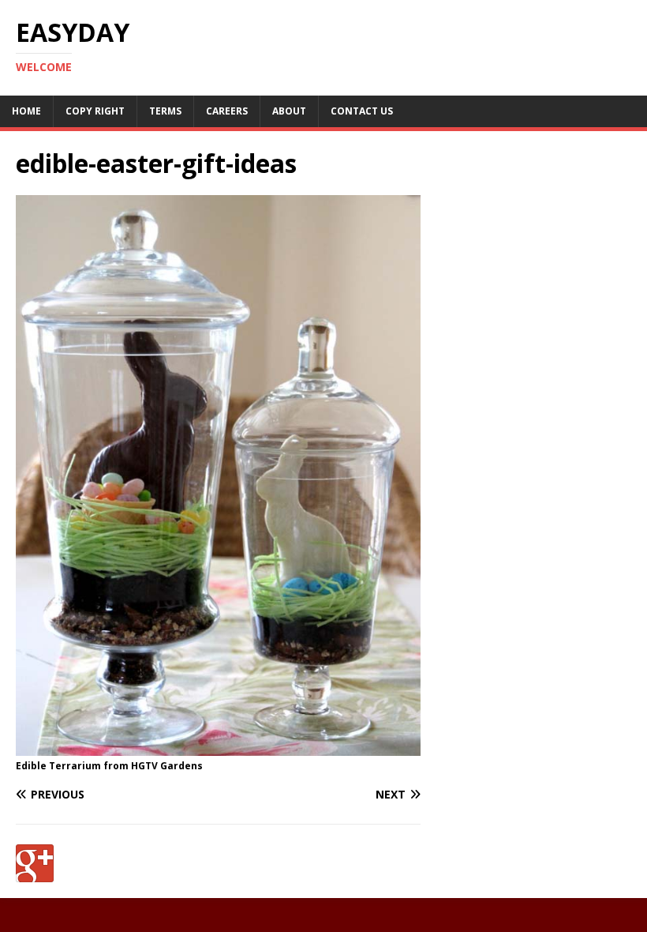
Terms (165, 111)
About (289, 111)
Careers (227, 111)
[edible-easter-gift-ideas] (218, 746)
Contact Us (362, 111)
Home (26, 111)
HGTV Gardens (167, 765)
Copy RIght (95, 111)
